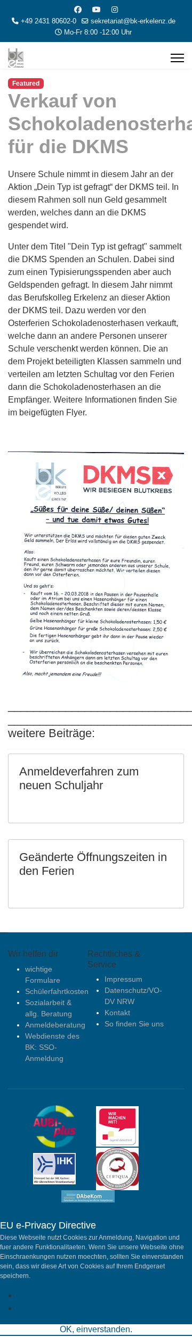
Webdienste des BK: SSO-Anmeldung (52, 1047)
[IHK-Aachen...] (62, 1168)
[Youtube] (96, 9)
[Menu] (177, 58)
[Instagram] (114, 9)
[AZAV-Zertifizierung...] (125, 1168)
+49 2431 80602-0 (48, 21)
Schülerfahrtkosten (57, 991)
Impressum (123, 979)
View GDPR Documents (63, 1308)
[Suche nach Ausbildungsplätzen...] (62, 1125)
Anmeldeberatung (55, 1025)
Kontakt (117, 1012)
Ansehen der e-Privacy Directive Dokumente (101, 1295)
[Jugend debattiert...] (125, 1125)
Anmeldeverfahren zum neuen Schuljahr (79, 778)
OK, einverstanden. (96, 1329)
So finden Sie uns (134, 1024)
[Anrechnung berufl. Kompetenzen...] (96, 1195)
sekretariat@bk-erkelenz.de (133, 21)
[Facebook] (78, 9)
